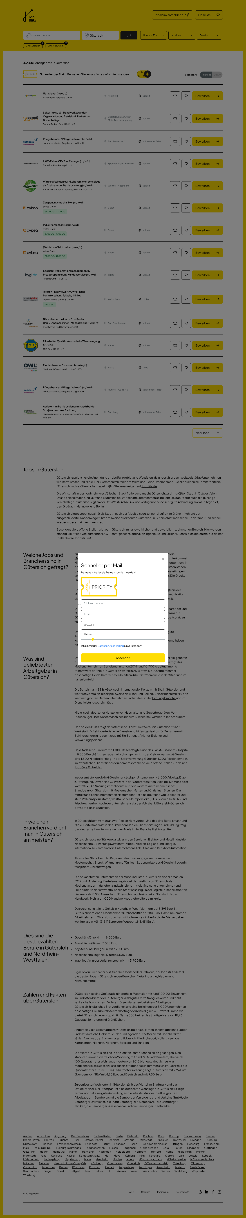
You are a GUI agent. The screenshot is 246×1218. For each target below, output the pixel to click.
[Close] (163, 559)
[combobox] (123, 603)
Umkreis (88, 634)
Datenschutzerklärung (111, 645)
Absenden (123, 658)
